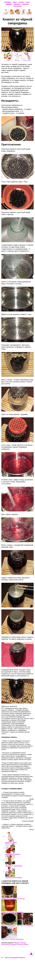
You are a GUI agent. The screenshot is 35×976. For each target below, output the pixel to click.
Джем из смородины (8, 925)
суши (15, 2)
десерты (17, 4)
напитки (25, 4)
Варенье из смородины (25, 925)
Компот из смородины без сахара (13, 898)
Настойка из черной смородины (12, 939)
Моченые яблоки (22, 944)
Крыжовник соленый (8, 944)
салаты (21, 2)
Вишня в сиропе (20, 942)
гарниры (8, 4)
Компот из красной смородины (12, 912)
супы (28, 2)
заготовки (17, 6)
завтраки (7, 2)
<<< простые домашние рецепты (13, 957)
